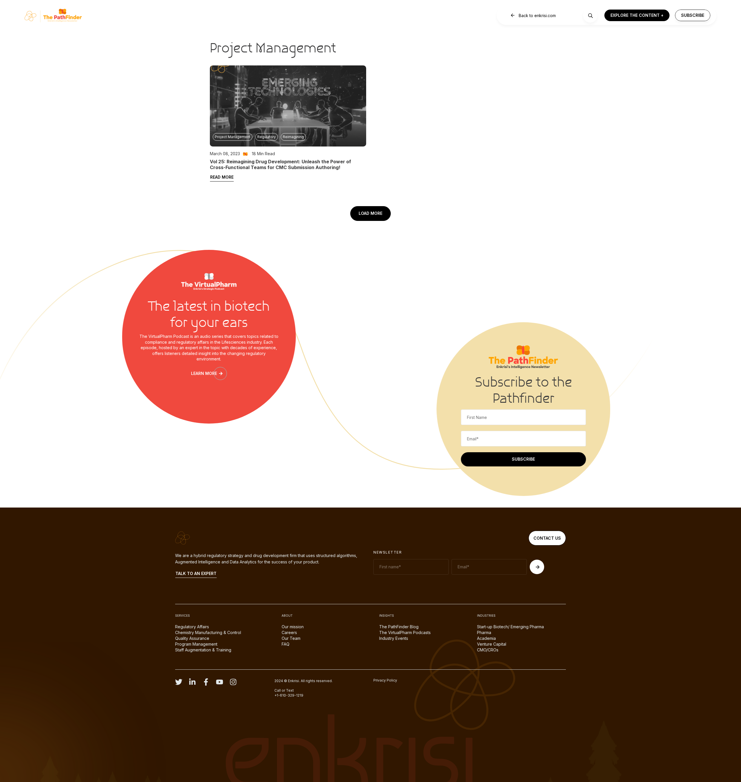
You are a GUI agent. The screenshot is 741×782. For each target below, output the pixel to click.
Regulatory (266, 137)
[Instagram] (233, 682)
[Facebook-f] (206, 682)
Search (590, 15)
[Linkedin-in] (192, 682)
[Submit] (537, 567)
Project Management (232, 137)
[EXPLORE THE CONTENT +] (637, 15)
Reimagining (293, 137)
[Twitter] (178, 682)
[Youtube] (219, 682)
